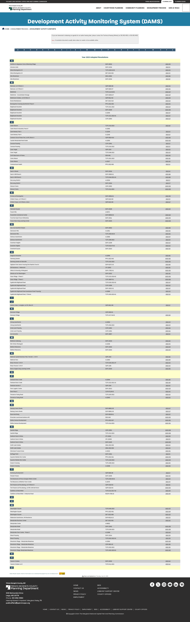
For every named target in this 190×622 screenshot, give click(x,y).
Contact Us (78, 588)
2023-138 (168, 526)
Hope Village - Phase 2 (16, 276)
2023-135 (168, 218)
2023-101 (168, 98)
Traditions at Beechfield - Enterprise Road (22, 493)
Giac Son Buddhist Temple (17, 228)
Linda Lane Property (15, 328)
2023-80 (168, 264)
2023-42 (168, 391)
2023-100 (168, 186)
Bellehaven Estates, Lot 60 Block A (20, 98)
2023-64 (168, 101)
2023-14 (168, 334)
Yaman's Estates (14, 561)
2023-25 (168, 149)
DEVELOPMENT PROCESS (19, 29)
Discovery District (15, 180)
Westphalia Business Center (18, 520)
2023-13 (168, 143)
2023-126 (168, 258)
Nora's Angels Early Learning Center (20, 368)
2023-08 (168, 511)
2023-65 (168, 445)
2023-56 (168, 267)
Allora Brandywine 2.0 (16, 70)
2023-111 (168, 439)
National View (14, 360)
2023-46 (168, 89)
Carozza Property (15, 143)
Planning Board (180, 1)
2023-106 (168, 276)
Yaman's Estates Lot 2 (16, 564)
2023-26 (168, 158)
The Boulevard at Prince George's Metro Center (23, 479)
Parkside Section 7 (15, 385)
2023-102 (168, 140)
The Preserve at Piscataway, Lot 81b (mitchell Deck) (24, 487)
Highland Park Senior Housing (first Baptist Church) (24, 264)
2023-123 (168, 388)
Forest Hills (13, 212)
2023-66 (168, 328)
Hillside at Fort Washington (17, 273)
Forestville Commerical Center (18, 215)
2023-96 (168, 451)
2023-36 (168, 273)
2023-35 (168, 344)
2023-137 (168, 508)
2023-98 (168, 228)
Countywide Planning (113, 8)
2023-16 (168, 484)
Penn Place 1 (13, 391)
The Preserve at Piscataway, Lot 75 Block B (22, 484)
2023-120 (168, 541)
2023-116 (168, 368)
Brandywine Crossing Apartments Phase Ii (22, 104)
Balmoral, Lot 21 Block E (16, 89)
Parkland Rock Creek (16, 379)
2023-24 (168, 520)
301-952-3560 (17, 598)
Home (7, 29)
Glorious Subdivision (16, 236)
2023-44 (168, 209)
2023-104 (168, 221)
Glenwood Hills (14, 231)
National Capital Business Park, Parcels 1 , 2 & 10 (24, 357)
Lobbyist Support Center (108, 591)
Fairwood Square (15, 209)
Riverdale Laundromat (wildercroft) (20, 417)
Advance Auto (14, 67)
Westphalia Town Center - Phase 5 (20, 532)
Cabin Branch (14, 125)
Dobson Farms (14, 186)
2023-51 (168, 67)
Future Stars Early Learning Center (19, 221)
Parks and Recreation (152, 1)
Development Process (156, 8)
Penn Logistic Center (16, 388)
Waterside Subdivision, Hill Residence (21, 517)
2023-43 (168, 362)
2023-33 (168, 322)
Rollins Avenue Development (18, 420)
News (75, 591)
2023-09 (168, 347)
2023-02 (168, 394)
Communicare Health (16, 164)
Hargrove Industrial (15, 255)
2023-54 (168, 248)
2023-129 (168, 417)
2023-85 (168, 255)
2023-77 (168, 183)
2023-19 (168, 385)
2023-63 (168, 242)
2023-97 (168, 414)
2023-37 (168, 112)
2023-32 (168, 291)
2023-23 (168, 107)
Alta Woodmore (14, 76)
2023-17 (168, 180)
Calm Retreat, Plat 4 (15, 134)
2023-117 (168, 236)
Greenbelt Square (15, 248)
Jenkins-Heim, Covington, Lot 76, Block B (21, 305)
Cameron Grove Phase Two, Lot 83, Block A (22, 137)
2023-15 (168, 454)
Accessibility (103, 588)
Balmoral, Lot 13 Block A (16, 86)
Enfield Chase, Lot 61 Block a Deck (19, 202)
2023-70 (168, 482)
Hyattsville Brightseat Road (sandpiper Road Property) (25, 291)
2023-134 (168, 110)
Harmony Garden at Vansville (18, 261)
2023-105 (168, 487)
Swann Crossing (14, 463)
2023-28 (168, 379)
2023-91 (168, 199)
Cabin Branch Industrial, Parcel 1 (19, 128)
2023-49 (168, 490)
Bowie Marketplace (15, 101)
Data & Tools (174, 8)
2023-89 (168, 360)
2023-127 (168, 92)
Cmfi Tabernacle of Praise (17, 155)
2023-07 (168, 408)
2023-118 (168, 196)
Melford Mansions (15, 347)
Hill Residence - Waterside (17, 267)
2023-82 (168, 357)
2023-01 (168, 131)
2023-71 (168, 473)
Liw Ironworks (14, 334)
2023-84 (168, 315)
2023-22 (168, 285)
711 (41, 600)
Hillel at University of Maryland (19, 270)
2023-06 (168, 231)
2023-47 (168, 282)
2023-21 (168, 305)
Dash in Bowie (14, 171)
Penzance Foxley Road (16, 394)
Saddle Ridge (14, 430)
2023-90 (168, 463)
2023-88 (168, 174)
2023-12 (168, 164)
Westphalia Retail (15, 526)
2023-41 (168, 171)
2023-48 (168, 137)
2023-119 (168, 64)
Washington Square (15, 508)
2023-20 (168, 341)
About (98, 8)
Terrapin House (14, 476)
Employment (78, 597)
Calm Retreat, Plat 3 (15, 131)
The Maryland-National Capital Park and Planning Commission (26, 1)
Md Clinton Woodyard (16, 344)
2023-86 (168, 76)
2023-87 (168, 125)
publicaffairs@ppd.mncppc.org (18, 603)
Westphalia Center (15, 523)
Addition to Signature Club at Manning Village (23, 64)
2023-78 (168, 535)
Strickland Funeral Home (17, 451)
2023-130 (168, 270)
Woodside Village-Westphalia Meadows (21, 550)
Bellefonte (13, 92)
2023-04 (168, 532)
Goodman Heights (15, 242)
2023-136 (168, 420)
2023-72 (168, 73)
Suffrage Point (14, 454)
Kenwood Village (15, 312)
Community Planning (135, 8)
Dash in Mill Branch (15, 174)
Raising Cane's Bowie (16, 408)
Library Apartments (15, 322)
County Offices (104, 594)
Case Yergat (13, 149)
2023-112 (168, 476)
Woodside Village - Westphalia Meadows (22, 541)
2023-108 (168, 430)
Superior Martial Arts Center (18, 457)
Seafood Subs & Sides (16, 436)
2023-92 (168, 86)
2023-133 (168, 457)
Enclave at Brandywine (16, 196)
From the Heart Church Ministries (19, 218)
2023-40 (168, 155)
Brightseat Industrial (16, 107)
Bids (99, 585)
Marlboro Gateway (15, 341)
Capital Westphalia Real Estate (19, 140)
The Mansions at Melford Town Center (21, 482)
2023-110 (168, 436)
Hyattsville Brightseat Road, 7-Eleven (20, 294)
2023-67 (168, 202)
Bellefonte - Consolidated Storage (19, 95)
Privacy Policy (79, 594)
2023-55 (168, 517)
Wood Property (14, 535)
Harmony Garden (15, 258)
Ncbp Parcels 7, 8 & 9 (16, 362)
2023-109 (168, 442)
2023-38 (168, 544)
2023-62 (168, 561)
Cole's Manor (14, 158)
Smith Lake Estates (15, 445)
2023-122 (168, 215)
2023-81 (168, 79)
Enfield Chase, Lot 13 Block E (18, 199)
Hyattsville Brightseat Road (18, 282)
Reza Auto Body (14, 414)
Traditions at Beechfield (16, 490)
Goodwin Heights (15, 245)
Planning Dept (167, 1)
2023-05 (168, 70)
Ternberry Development (16, 473)
